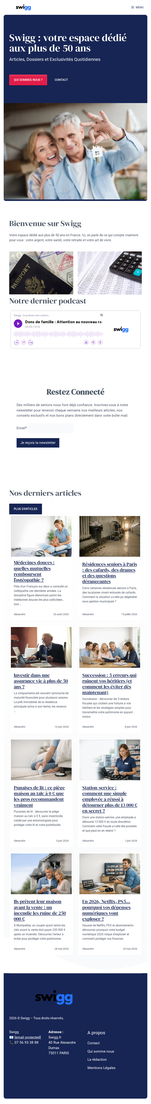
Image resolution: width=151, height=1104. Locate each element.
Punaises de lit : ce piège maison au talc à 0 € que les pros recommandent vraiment (39, 796)
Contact (61, 80)
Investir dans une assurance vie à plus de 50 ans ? (41, 681)
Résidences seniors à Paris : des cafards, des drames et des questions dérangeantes (109, 573)
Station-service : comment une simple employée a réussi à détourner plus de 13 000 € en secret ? (109, 799)
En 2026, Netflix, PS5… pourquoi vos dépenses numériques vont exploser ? (106, 910)
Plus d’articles (25, 509)
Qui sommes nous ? (28, 80)
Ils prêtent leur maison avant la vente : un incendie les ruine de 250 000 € (40, 910)
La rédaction (97, 1059)
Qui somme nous (100, 1051)
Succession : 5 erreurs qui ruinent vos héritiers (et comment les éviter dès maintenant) (109, 684)
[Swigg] (24, 7)
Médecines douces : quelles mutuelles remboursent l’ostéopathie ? (34, 571)
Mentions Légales (101, 1068)
